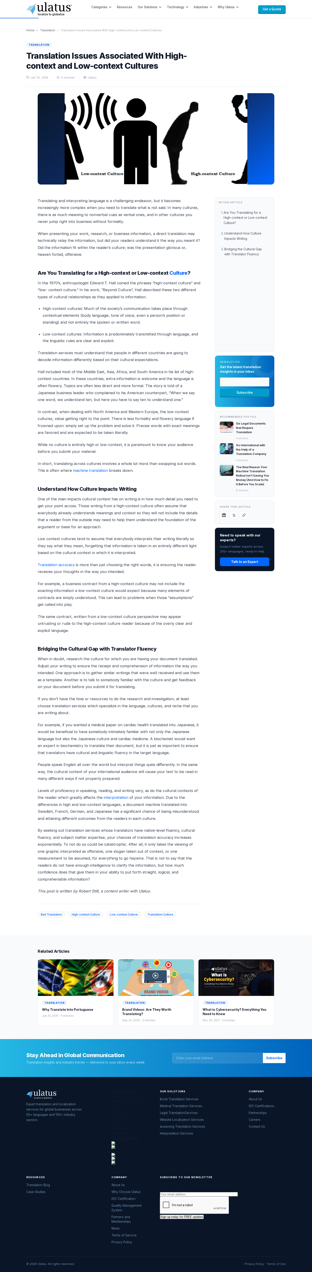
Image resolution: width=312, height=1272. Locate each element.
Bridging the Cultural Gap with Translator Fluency (243, 251)
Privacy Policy (121, 1242)
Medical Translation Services (181, 1106)
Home (30, 30)
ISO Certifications (261, 1106)
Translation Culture (160, 914)
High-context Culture (86, 914)
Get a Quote (272, 9)
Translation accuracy (56, 564)
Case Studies (35, 1192)
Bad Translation (51, 914)
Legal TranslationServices (179, 1113)
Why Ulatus (226, 7)
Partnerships (258, 1113)
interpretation (116, 797)
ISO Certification (123, 1199)
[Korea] (130, 1151)
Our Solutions (147, 7)
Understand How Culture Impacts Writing (242, 235)
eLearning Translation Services (182, 1126)
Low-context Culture (124, 914)
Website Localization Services (182, 1120)
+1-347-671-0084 (127, 1117)
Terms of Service (124, 1235)
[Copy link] (244, 515)
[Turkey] (130, 1163)
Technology (175, 7)
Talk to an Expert (244, 562)
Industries (201, 7)
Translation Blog (38, 1185)
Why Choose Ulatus (125, 1192)
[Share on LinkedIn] (224, 515)
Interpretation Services (176, 1133)
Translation (47, 30)
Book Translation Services (179, 1099)
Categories (99, 7)
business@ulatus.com (130, 1128)
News (115, 1228)
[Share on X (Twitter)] (234, 515)
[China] (130, 1147)
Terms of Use (276, 1264)
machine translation (90, 470)
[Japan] (130, 1143)
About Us (255, 1099)
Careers (254, 1120)
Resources (124, 7)
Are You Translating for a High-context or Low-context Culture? (245, 218)
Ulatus (92, 77)
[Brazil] (130, 1159)
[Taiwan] (130, 1155)
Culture (178, 273)
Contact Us (257, 1126)
